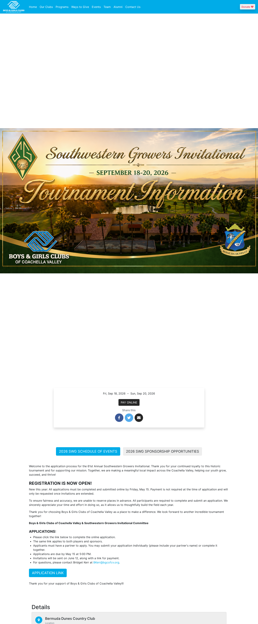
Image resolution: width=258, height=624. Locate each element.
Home (33, 7)
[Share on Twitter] (129, 417)
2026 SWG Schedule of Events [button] (88, 451)
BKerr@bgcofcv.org (106, 562)
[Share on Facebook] (119, 417)
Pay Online (129, 402)
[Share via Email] (139, 417)
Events (96, 7)
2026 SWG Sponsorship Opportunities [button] (162, 451)
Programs (62, 7)
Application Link (48, 573)
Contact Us (132, 7)
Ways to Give (80, 7)
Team (107, 7)
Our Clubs (46, 7)
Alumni (118, 7)
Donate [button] (246, 6)
